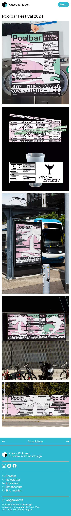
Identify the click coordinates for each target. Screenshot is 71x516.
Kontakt (11, 476)
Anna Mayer (35, 441)
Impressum (13, 483)
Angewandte (12, 500)
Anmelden (15, 490)
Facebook (15, 466)
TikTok (9, 466)
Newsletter (13, 479)
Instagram (4, 466)
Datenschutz (14, 486)
